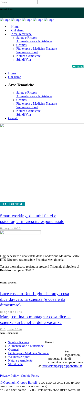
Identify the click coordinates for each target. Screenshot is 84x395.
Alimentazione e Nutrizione (26, 346)
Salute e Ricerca (18, 342)
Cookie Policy (30, 375)
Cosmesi (13, 349)
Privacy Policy (9, 375)
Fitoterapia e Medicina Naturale (28, 353)
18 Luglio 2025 (10, 228)
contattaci (78, 66)
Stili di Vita (15, 364)
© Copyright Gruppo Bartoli (18, 382)
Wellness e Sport (19, 357)
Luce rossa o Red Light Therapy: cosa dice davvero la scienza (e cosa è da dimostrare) (34, 299)
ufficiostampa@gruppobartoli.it (62, 366)
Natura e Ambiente (20, 360)
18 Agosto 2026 (11, 312)
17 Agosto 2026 (11, 329)
